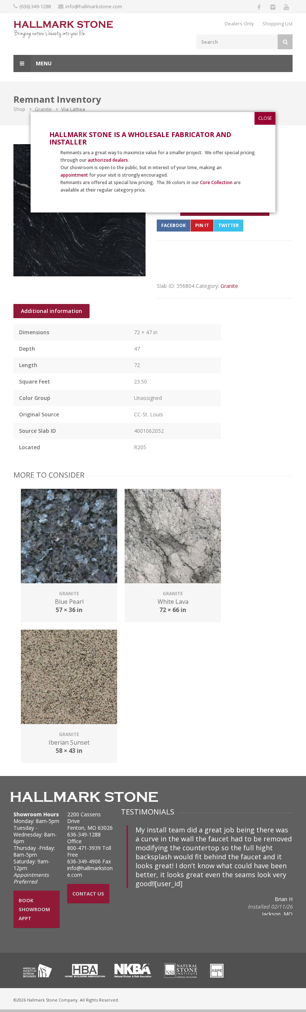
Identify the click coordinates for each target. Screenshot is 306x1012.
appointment (74, 175)
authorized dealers (108, 160)
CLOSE (265, 118)
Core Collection (216, 182)
